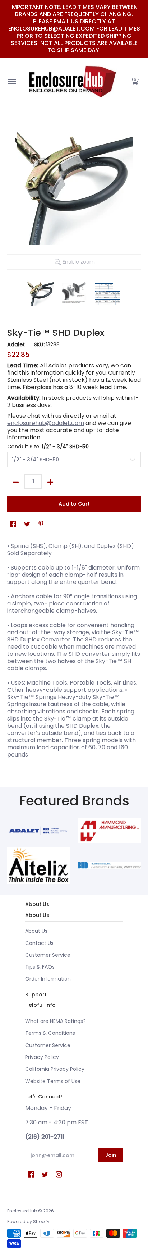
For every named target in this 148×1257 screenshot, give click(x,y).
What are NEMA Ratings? (55, 1021)
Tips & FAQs (40, 966)
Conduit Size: (48, 446)
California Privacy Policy (54, 1069)
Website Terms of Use (52, 1081)
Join (110, 1154)
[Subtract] (15, 482)
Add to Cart (74, 503)
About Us (36, 930)
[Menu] (11, 82)
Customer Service (47, 955)
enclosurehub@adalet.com (45, 423)
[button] (135, 82)
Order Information (48, 978)
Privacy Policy (42, 1057)
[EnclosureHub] (72, 81)
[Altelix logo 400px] (38, 865)
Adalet (16, 344)
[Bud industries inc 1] (109, 865)
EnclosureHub (22, 1211)
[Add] (50, 482)
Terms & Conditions (50, 1033)
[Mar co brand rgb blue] (38, 830)
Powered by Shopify (28, 1222)
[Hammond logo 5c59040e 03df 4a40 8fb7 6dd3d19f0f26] (109, 830)
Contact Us (39, 943)
